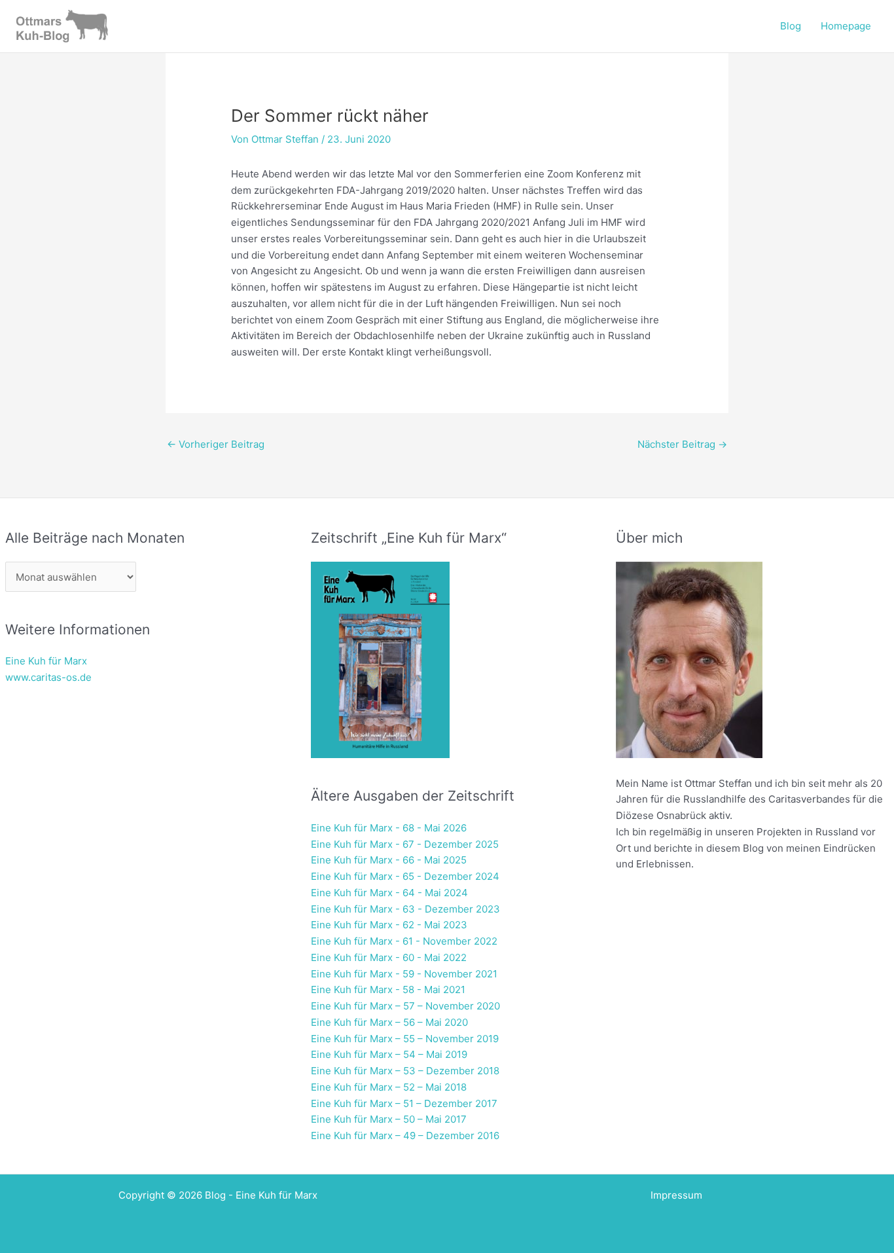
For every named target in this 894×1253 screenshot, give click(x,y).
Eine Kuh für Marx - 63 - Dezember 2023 (405, 909)
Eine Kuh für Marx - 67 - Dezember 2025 (405, 844)
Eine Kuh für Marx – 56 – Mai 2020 (389, 1022)
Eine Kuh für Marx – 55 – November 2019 (405, 1038)
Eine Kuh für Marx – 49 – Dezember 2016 (405, 1135)
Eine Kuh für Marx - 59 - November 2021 (404, 974)
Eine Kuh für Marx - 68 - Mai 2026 (389, 828)
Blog (790, 26)
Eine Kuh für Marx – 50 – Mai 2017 (389, 1119)
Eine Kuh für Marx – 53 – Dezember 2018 (405, 1070)
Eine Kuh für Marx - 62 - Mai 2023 (389, 924)
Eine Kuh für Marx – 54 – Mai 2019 (389, 1054)
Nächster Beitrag (682, 444)
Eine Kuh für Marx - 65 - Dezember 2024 (405, 876)
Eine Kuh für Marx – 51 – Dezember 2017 (404, 1103)
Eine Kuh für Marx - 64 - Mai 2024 (389, 892)
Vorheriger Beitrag (215, 444)
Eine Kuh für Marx (46, 661)
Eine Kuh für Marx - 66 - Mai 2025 (389, 860)
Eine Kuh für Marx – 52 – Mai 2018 (389, 1087)
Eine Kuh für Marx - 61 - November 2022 (404, 941)
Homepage (846, 26)
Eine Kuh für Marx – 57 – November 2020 (405, 1006)
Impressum (676, 1195)
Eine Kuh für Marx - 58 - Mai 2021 (388, 989)
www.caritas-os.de (48, 677)
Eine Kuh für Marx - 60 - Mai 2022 (389, 957)
